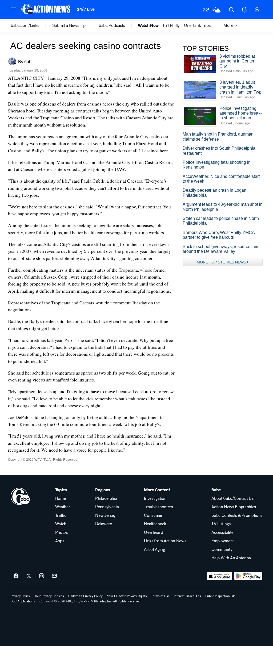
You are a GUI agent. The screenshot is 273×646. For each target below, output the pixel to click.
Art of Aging (154, 549)
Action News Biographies (233, 507)
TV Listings (220, 524)
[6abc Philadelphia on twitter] (28, 576)
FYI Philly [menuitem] (171, 25)
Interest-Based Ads (187, 596)
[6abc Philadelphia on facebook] (16, 576)
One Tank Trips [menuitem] (197, 25)
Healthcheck (155, 524)
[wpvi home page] (20, 496)
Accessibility (222, 532)
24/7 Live (86, 9)
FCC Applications (23, 601)
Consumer (153, 515)
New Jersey (105, 515)
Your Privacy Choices (49, 596)
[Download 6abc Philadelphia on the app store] (219, 576)
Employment (222, 541)
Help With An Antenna (231, 558)
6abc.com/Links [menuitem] (25, 25)
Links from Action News (165, 541)
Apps (59, 541)
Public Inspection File (220, 596)
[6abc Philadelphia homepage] (46, 9)
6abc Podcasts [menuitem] (112, 25)
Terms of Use (160, 596)
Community (221, 549)
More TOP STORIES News (221, 262)
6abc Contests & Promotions (236, 515)
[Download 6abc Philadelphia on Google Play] (248, 576)
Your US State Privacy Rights (127, 596)
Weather (62, 507)
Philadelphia (106, 498)
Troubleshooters (158, 507)
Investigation (155, 498)
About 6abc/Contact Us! (232, 498)
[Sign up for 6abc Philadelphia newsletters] (54, 576)
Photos (61, 532)
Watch (60, 524)
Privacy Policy (20, 596)
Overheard (153, 532)
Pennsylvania (107, 507)
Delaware (103, 524)
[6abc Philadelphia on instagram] (41, 576)
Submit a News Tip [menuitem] (69, 25)
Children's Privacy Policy (85, 596)
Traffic (60, 515)
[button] (13, 9)
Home (60, 498)
